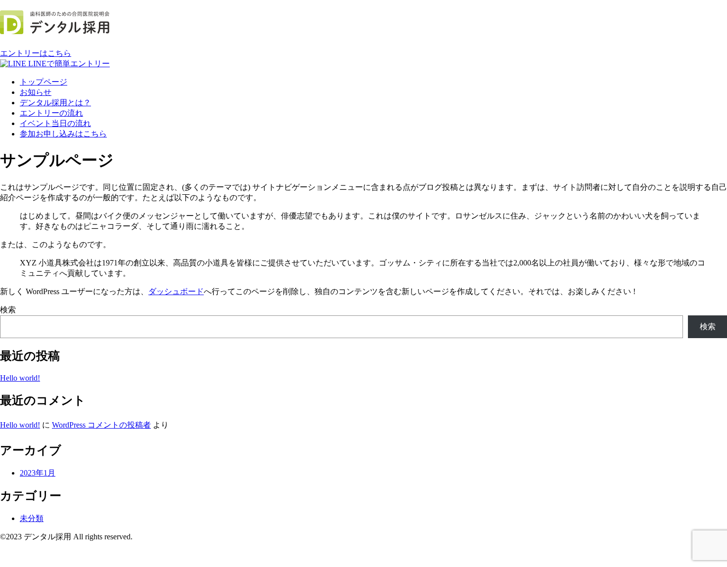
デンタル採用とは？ (55, 102)
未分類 (32, 518)
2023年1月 (37, 473)
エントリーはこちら (35, 53)
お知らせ (35, 92)
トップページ (43, 82)
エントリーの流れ (51, 113)
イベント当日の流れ (55, 123)
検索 (8, 309)
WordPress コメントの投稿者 (101, 425)
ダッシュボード (176, 291)
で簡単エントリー (69, 63)
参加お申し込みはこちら (63, 134)
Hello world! (20, 378)
